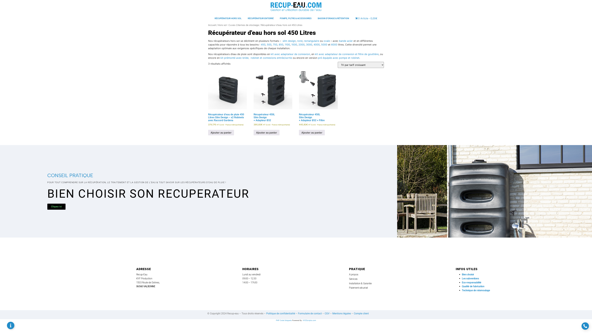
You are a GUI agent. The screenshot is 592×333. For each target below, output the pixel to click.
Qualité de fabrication (473, 286)
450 (263, 44)
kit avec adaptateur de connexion (290, 54)
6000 (334, 44)
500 (269, 44)
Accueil (212, 25)
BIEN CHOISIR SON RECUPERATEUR (148, 193)
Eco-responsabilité (471, 282)
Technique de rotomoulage (476, 290)
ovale (327, 40)
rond (299, 40)
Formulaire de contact (310, 313)
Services (353, 279)
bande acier (346, 40)
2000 (301, 44)
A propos (353, 274)
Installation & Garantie (360, 283)
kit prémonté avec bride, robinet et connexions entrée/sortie (256, 57)
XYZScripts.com (309, 320)
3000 (309, 44)
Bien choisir (468, 274)
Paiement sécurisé (358, 287)
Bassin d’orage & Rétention (333, 18)
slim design (289, 40)
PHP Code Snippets (284, 320)
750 (275, 44)
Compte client (361, 313)
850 (281, 44)
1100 (287, 44)
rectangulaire (311, 40)
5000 (324, 44)
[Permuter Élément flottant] (10, 325)
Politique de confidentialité (280, 313)
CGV (327, 313)
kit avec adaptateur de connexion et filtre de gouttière (347, 54)
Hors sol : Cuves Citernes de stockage (238, 25)
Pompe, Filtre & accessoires (296, 18)
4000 (317, 44)
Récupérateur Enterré (261, 18)
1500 (294, 44)
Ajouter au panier (221, 132)
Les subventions (470, 278)
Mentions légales (341, 313)
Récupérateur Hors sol (228, 18)
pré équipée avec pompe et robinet (338, 57)
